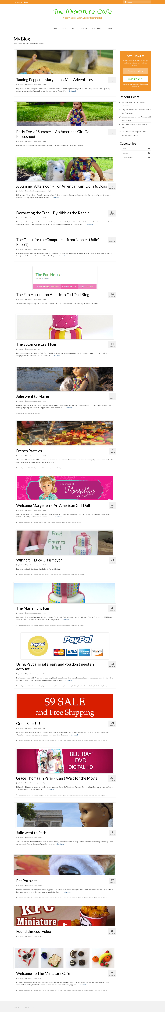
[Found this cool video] (65, 916)
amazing (21, 467)
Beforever (36, 522)
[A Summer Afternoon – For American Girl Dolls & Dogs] (65, 168)
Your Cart (22, 2)
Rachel (21, 84)
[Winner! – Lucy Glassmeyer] (65, 542)
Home (110, 29)
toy (60, 467)
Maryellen (64, 522)
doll (43, 467)
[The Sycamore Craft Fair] (65, 326)
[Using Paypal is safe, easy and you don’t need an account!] (65, 646)
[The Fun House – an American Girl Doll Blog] (65, 278)
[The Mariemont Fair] (65, 592)
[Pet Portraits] (65, 865)
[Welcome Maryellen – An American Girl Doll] (65, 488)
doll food (60, 686)
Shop (55, 29)
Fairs (34, 349)
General (35, 191)
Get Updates (97, 29)
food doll (53, 522)
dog (40, 467)
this (58, 467)
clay (43, 686)
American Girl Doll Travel (34, 413)
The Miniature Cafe (82, 12)
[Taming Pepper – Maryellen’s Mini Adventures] (65, 62)
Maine (52, 467)
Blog (63, 29)
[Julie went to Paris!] (65, 815)
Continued (72, 91)
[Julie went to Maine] (65, 378)
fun (49, 467)
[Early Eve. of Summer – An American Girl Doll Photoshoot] (65, 114)
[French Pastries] (65, 433)
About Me (83, 29)
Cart (72, 29)
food (47, 467)
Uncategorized (37, 84)
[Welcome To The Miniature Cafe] (65, 958)
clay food (47, 686)
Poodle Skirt (71, 522)
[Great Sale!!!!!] (65, 706)
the (55, 467)
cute (38, 467)
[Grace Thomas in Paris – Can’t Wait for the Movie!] (65, 760)
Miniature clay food (88, 686)
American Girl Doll (22, 413)
